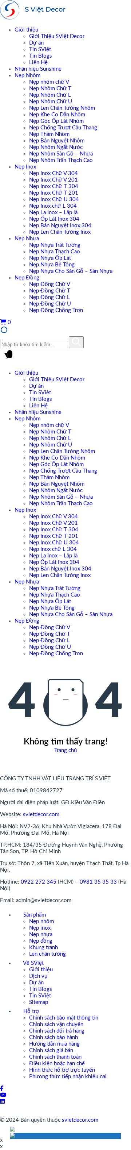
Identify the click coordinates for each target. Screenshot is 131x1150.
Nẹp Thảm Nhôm (49, 134)
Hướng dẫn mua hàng (54, 1044)
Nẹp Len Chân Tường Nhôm (62, 108)
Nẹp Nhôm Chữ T (50, 88)
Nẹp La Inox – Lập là (53, 212)
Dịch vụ (38, 976)
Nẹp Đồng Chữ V (49, 284)
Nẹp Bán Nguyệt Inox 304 (60, 225)
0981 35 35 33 (98, 882)
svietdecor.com (41, 814)
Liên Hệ (38, 62)
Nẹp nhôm (41, 921)
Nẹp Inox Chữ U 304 (54, 199)
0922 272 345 (38, 882)
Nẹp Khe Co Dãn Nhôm (57, 114)
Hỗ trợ (30, 1011)
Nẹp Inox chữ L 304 (53, 206)
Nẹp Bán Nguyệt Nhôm (56, 141)
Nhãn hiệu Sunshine (38, 69)
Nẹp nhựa (40, 934)
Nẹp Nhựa (27, 238)
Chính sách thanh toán (55, 1057)
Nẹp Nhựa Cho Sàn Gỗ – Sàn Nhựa (70, 271)
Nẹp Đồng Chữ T (49, 291)
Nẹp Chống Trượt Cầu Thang (63, 127)
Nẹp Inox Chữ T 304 (53, 186)
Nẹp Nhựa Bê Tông (52, 264)
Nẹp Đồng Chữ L (49, 297)
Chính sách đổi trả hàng (56, 1031)
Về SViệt (33, 963)
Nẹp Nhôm (27, 75)
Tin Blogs (40, 56)
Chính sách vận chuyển (56, 1024)
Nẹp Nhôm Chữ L (50, 95)
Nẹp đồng (40, 941)
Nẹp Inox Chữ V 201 (53, 180)
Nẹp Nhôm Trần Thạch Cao (61, 160)
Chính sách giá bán (51, 1050)
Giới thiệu (26, 30)
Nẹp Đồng (27, 278)
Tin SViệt (40, 49)
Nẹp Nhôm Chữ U (50, 101)
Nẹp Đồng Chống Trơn (56, 310)
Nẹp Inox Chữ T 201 (53, 193)
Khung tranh (43, 947)
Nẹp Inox (25, 167)
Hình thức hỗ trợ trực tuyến (62, 1070)
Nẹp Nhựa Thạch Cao (54, 251)
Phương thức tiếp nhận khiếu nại (68, 1076)
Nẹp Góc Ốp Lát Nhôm (56, 121)
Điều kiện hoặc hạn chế (57, 1063)
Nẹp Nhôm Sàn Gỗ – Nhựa (61, 154)
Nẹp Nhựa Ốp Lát (50, 258)
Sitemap (38, 1002)
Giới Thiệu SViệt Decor (56, 36)
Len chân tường (47, 954)
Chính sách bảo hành (53, 1037)
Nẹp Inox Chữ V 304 (53, 173)
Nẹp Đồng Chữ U (50, 304)
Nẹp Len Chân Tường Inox (60, 232)
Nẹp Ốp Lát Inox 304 (54, 219)
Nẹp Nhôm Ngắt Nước (56, 147)
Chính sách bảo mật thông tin (63, 1018)
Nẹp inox (40, 928)
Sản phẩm (34, 915)
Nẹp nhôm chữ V (49, 82)
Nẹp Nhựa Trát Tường (54, 245)
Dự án (36, 43)
